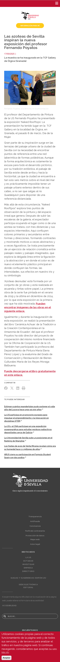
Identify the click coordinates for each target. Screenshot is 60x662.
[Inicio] (30, 15)
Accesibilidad (9, 606)
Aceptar (6, 658)
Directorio (28, 571)
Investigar (28, 564)
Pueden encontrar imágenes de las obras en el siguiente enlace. (27, 307)
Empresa (28, 568)
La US (28, 557)
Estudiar (28, 561)
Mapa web (35, 539)
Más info (5, 652)
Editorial (28, 587)
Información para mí (30, 26)
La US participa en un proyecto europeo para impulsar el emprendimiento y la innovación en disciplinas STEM (26, 418)
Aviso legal (35, 544)
